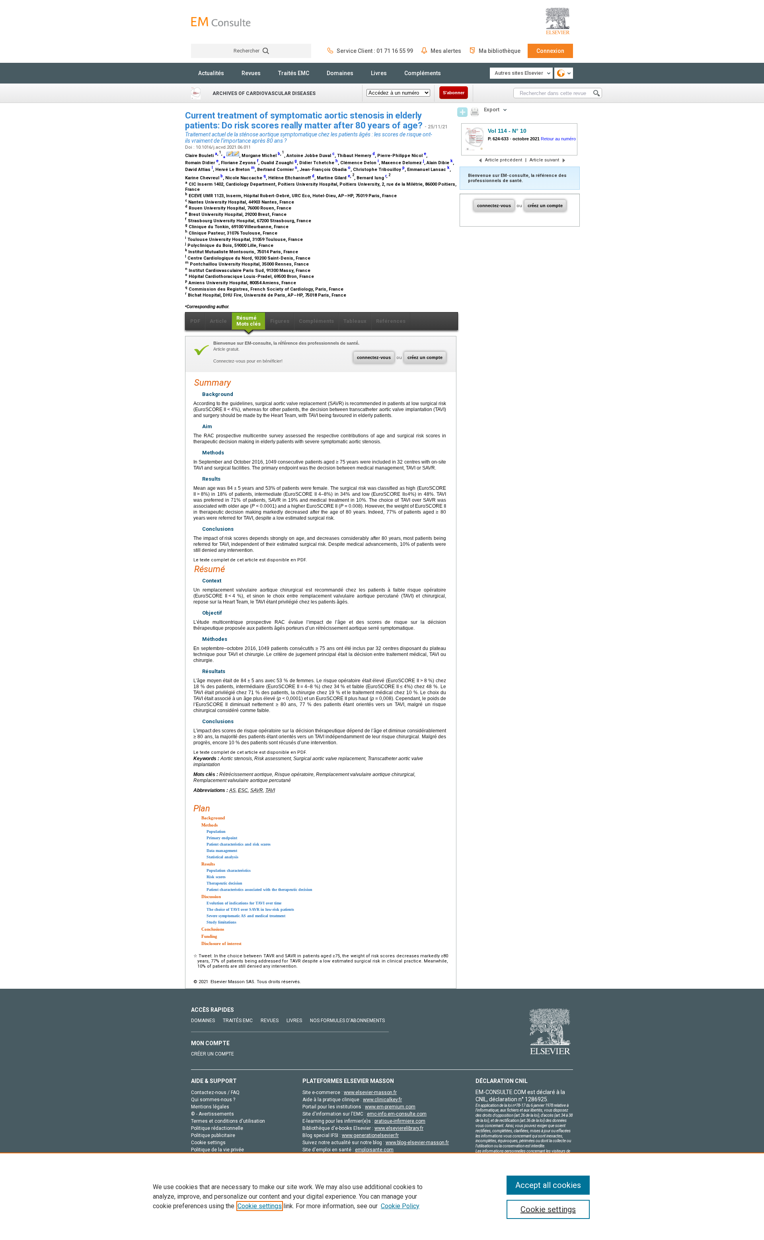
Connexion (550, 51)
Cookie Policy (400, 1206)
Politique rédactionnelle (217, 1128)
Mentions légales (210, 1107)
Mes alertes (446, 51)
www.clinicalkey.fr (382, 1099)
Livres (379, 73)
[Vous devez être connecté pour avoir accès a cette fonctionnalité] (462, 112)
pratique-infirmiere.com (399, 1121)
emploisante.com (374, 1150)
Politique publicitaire (213, 1135)
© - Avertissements (212, 1114)
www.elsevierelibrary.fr (398, 1128)
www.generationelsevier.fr (370, 1135)
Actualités (211, 73)
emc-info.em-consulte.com (397, 1114)
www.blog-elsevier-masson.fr (417, 1142)
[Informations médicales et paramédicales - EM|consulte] (221, 22)
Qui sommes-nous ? (213, 1099)
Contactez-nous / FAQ (215, 1092)
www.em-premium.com (390, 1107)
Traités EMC (293, 73)
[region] (382, 1196)
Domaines (340, 73)
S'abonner (453, 92)
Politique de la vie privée (217, 1150)
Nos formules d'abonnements (347, 1020)
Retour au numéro (558, 138)
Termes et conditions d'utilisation (228, 1121)
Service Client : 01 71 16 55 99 (375, 51)
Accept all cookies (548, 1185)
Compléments (422, 73)
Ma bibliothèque (499, 51)
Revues (251, 73)
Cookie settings (260, 1206)
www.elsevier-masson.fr (370, 1092)
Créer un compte (212, 1054)
